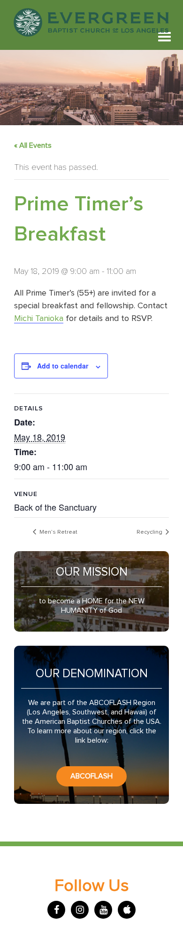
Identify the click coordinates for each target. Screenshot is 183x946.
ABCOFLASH (91, 776)
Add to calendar (62, 365)
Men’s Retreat (57, 532)
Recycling (150, 532)
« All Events (33, 145)
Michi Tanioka (38, 318)
